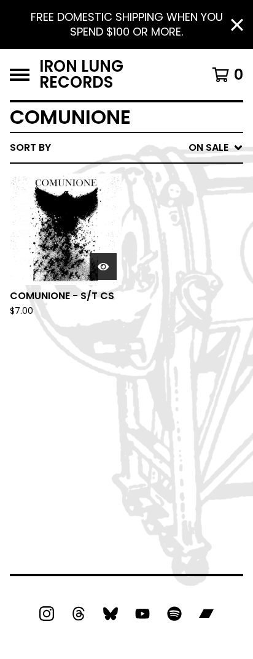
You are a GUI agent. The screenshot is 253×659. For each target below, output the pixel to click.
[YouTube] (142, 614)
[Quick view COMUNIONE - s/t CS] (103, 266)
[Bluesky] (110, 614)
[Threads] (78, 614)
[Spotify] (174, 614)
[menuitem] (126, 147)
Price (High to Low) (157, 336)
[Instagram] (47, 614)
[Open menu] (19, 74)
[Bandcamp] (206, 614)
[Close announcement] (237, 25)
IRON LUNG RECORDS (81, 74)
